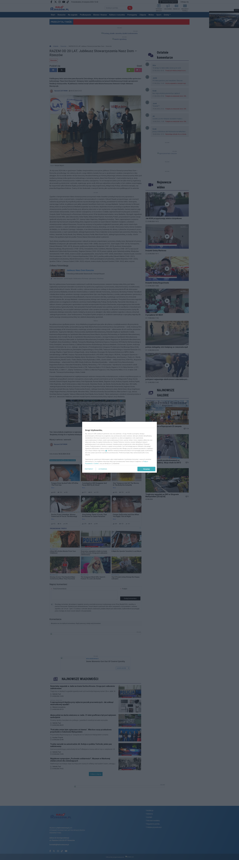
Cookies (96, 463)
